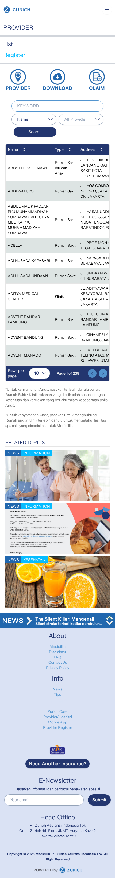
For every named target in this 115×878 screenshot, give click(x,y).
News (57, 689)
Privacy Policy (57, 668)
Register (14, 55)
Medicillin (57, 646)
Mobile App (57, 722)
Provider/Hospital (57, 717)
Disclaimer (57, 652)
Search (35, 132)
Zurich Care (57, 711)
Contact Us (57, 662)
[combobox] (33, 119)
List (8, 44)
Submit (99, 800)
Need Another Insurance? (57, 763)
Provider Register (57, 727)
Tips (57, 694)
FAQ (57, 657)
